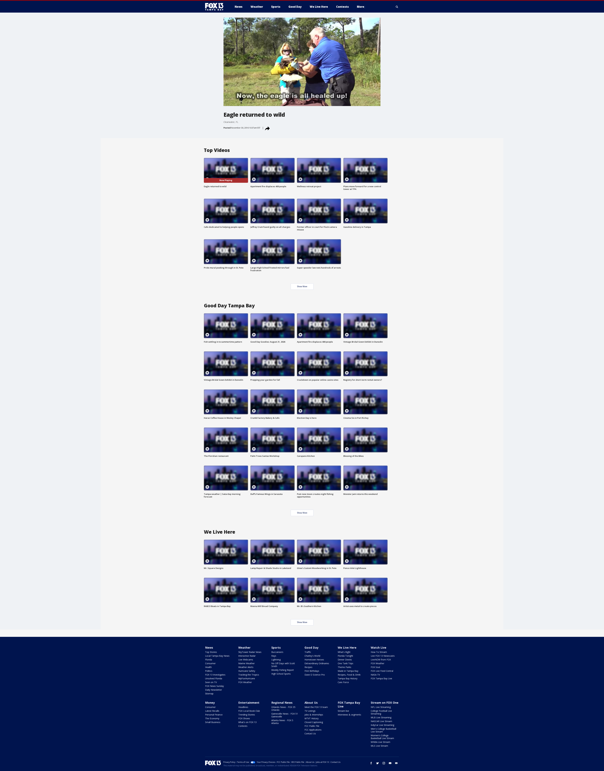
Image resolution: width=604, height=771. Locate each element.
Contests (242, 725)
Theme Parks (344, 667)
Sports (276, 647)
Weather (244, 647)
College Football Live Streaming (381, 712)
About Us (311, 702)
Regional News (281, 702)
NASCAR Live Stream (381, 721)
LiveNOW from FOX (381, 659)
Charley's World (312, 655)
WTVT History (312, 718)
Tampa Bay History (347, 678)
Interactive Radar (247, 655)
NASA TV (375, 674)
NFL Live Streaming (381, 707)
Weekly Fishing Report (282, 669)
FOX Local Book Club (249, 710)
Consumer (210, 663)
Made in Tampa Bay (348, 670)
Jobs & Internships (314, 714)
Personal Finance (214, 714)
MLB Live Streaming (381, 717)
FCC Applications (313, 729)
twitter (377, 763)
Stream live (343, 710)
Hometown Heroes (314, 659)
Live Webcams (245, 659)
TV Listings (310, 710)
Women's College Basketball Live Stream (382, 737)
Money (210, 702)
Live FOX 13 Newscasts (383, 655)
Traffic (308, 652)
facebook (371, 763)
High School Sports (281, 673)
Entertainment (248, 702)
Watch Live (378, 647)
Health (208, 667)
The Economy (212, 718)
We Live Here (347, 647)
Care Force (343, 682)
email (396, 763)
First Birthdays (312, 670)
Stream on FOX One (384, 702)
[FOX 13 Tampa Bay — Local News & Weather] (215, 7)
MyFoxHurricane (246, 678)
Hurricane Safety (246, 670)
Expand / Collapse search (397, 6)
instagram (383, 763)
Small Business (212, 722)
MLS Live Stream (379, 745)
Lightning (276, 659)
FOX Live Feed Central (382, 670)
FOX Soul (375, 667)
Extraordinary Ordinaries (317, 663)
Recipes (308, 667)
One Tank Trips (345, 663)
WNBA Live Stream (380, 741)
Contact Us (310, 733)
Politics (208, 670)
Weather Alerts (245, 667)
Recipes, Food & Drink (349, 674)
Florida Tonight (345, 655)
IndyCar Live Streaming (382, 725)
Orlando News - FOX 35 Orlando (283, 708)
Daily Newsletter (213, 689)
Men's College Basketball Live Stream (383, 730)
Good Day (311, 647)
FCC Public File (312, 725)
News (209, 647)
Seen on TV (211, 682)
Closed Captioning (314, 722)
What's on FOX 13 (247, 722)
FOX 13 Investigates (215, 674)
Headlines (243, 707)
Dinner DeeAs (345, 659)
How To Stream (379, 652)
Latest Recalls (212, 710)
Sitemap (209, 693)
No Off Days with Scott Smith (283, 665)
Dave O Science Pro (315, 674)
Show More (302, 286)
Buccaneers (277, 652)
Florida (208, 659)
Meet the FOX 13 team (316, 707)
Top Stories (211, 652)
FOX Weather (245, 682)
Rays (273, 655)
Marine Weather (246, 663)
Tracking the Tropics (248, 674)
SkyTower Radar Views (249, 652)
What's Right (344, 652)
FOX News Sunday (214, 685)
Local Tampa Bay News (217, 655)
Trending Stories (246, 714)
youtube (390, 763)
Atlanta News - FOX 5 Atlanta (282, 722)
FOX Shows (244, 718)
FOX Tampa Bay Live (381, 678)
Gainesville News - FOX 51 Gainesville (284, 715)
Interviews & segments (349, 714)
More (360, 6)
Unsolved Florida (213, 678)
